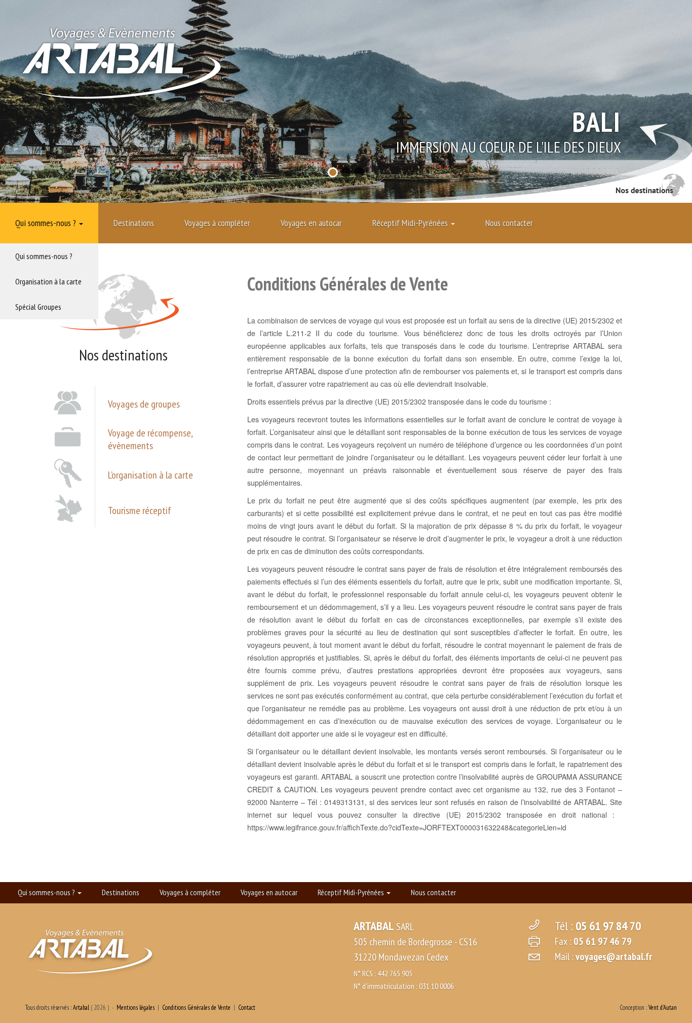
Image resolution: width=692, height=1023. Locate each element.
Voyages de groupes (144, 404)
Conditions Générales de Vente (196, 1007)
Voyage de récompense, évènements (150, 439)
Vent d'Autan (662, 1007)
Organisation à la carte (48, 281)
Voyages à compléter (217, 223)
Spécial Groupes (38, 307)
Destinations (133, 223)
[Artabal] (121, 61)
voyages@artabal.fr (613, 956)
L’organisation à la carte (150, 475)
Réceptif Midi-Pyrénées (411, 223)
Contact (246, 1007)
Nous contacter (509, 223)
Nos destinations (650, 186)
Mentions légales (136, 1007)
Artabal (81, 1007)
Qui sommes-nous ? (46, 223)
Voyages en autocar (311, 223)
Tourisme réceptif (139, 510)
